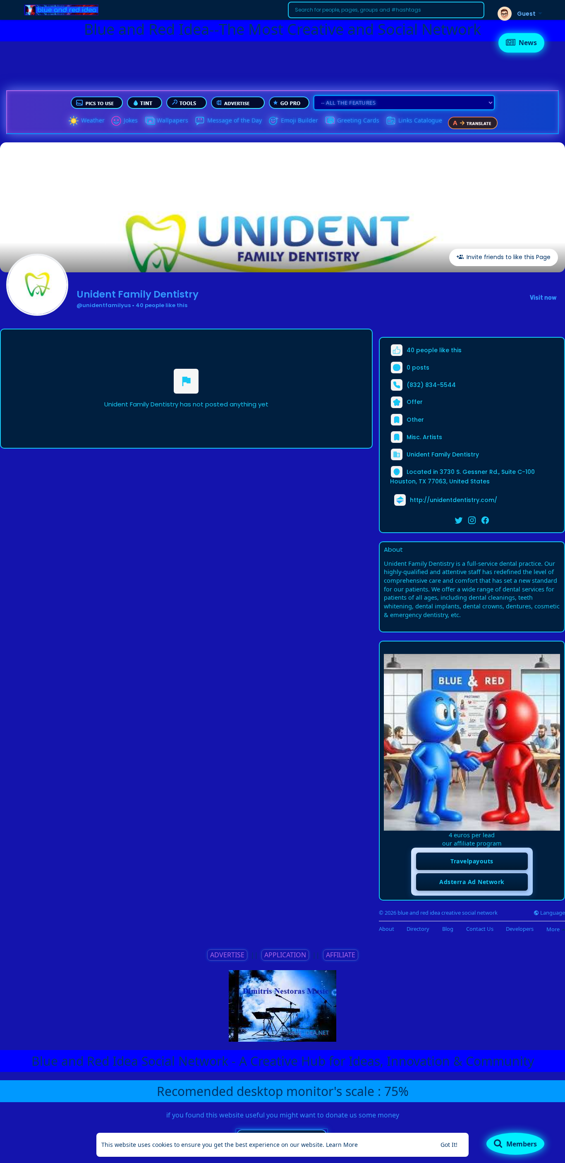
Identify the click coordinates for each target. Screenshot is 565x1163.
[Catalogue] (391, 121)
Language (552, 913)
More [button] (553, 929)
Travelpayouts (471, 861)
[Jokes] (116, 121)
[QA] (329, 121)
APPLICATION (285, 954)
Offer (414, 402)
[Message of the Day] (200, 121)
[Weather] (73, 121)
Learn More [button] (342, 1145)
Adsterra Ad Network (472, 882)
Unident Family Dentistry (138, 294)
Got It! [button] (449, 1145)
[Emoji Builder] (273, 121)
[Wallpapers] (149, 121)
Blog (447, 929)
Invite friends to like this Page (508, 257)
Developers (520, 929)
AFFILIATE (340, 954)
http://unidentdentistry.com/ (453, 499)
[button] (386, 10)
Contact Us (479, 929)
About (386, 929)
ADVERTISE (227, 954)
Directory (418, 929)
